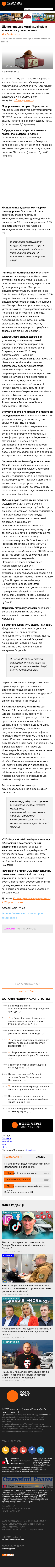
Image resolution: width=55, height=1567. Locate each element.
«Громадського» (23, 100)
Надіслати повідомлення (16, 1508)
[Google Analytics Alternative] (8, 1555)
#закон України (10, 917)
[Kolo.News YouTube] (27, 1125)
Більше (40, 1156)
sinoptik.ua (30, 1150)
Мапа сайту (8, 1506)
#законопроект (36, 913)
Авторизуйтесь (27, 991)
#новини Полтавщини (13, 913)
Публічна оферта (11, 1511)
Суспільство (9, 929)
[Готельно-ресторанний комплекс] (27, 18)
